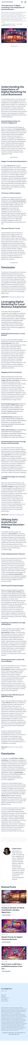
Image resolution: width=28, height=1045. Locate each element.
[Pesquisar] (22, 2)
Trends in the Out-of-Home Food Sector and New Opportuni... (13, 910)
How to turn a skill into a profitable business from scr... (12, 966)
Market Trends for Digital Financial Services (12, 938)
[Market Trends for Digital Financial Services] (14, 932)
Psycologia (4, 999)
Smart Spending (6, 915)
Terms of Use (4, 1001)
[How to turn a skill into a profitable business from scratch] (14, 959)
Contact (3, 996)
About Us (3, 995)
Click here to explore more (16, 297)
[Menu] (25, 2)
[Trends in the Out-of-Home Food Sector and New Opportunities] (14, 903)
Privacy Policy (5, 998)
